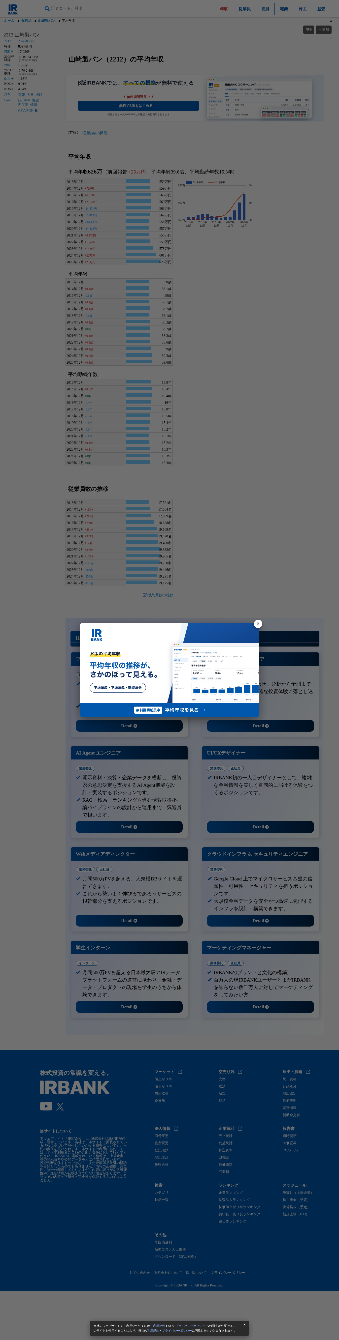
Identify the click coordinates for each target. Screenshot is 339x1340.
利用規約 (159, 1326)
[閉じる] (258, 624)
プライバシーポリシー (190, 1326)
